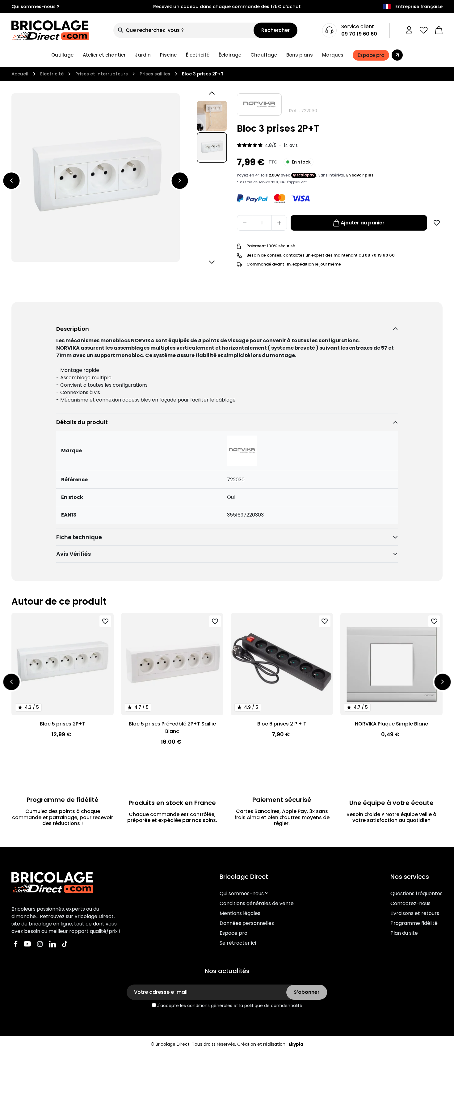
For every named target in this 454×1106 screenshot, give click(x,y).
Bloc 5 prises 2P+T (62, 723)
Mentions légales (240, 913)
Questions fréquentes (416, 893)
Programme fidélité (414, 923)
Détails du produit (82, 422)
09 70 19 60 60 (359, 33)
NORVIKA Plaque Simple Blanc (391, 723)
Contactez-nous (410, 903)
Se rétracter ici (238, 942)
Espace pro (233, 933)
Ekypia (296, 1044)
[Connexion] (409, 30)
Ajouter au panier (363, 222)
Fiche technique (79, 537)
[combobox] (183, 30)
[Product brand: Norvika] (259, 104)
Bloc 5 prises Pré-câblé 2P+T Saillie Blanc (172, 727)
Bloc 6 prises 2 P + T (281, 723)
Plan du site (404, 933)
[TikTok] (65, 944)
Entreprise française (419, 6)
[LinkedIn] (52, 944)
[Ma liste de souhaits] (423, 30)
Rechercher (275, 30)
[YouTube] (27, 944)
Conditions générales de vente (257, 903)
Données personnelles (247, 923)
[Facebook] (15, 944)
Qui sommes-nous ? (35, 6)
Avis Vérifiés (73, 554)
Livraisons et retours (414, 913)
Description (72, 329)
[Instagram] (40, 944)
